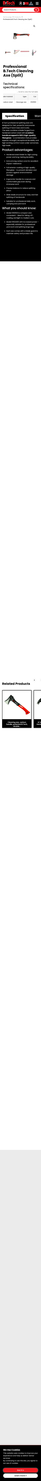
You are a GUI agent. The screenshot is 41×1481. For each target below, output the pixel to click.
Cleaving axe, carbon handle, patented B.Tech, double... (17, 724)
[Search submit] (36, 10)
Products (17, 17)
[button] (37, 3)
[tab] (14, 116)
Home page (7, 17)
